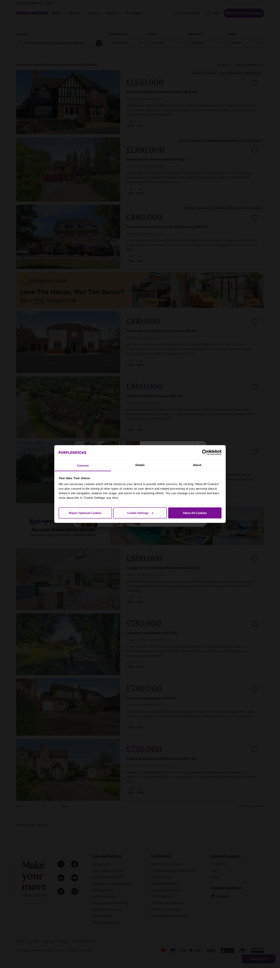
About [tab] (197, 465)
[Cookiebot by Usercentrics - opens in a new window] (205, 452)
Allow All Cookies (195, 512)
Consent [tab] (83, 465)
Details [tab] (140, 465)
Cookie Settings (138, 512)
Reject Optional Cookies (85, 512)
